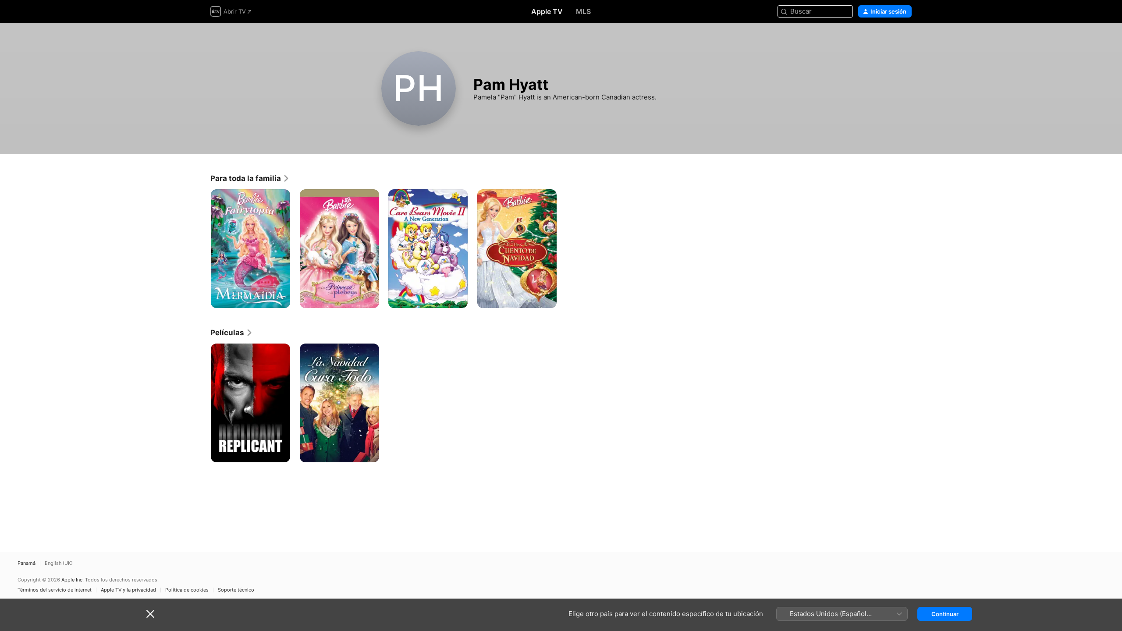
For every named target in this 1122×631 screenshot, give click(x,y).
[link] (250, 178)
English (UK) (59, 563)
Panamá (27, 563)
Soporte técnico (236, 590)
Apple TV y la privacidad (128, 590)
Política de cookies (187, 590)
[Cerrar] (150, 614)
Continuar (945, 613)
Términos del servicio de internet (55, 590)
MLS (583, 11)
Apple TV (547, 11)
